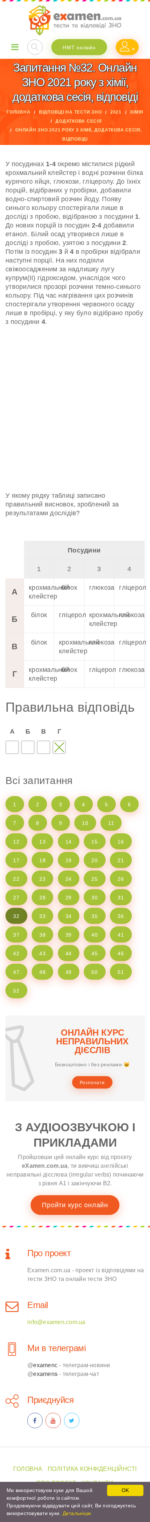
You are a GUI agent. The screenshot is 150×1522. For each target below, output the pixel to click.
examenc (45, 1365)
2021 (116, 112)
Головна (18, 112)
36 (121, 916)
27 (16, 897)
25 (94, 879)
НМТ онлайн (79, 47)
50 (94, 972)
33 (42, 916)
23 (42, 879)
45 (94, 953)
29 (69, 897)
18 (42, 860)
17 (16, 860)
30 (94, 897)
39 (69, 935)
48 (42, 972)
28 (42, 897)
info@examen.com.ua (56, 1322)
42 (16, 953)
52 (16, 991)
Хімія (136, 112)
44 (69, 953)
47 (16, 972)
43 (42, 953)
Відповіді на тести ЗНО (70, 112)
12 (16, 842)
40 (94, 935)
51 (121, 972)
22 (16, 879)
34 (69, 916)
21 (121, 860)
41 (121, 935)
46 (121, 953)
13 (42, 842)
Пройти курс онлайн (75, 1205)
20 (94, 860)
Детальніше (77, 1513)
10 (85, 823)
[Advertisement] (75, 408)
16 (121, 842)
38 (42, 935)
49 (69, 972)
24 (69, 879)
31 (121, 897)
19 (69, 860)
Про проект (49, 1253)
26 (121, 879)
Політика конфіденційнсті (92, 1469)
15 (94, 842)
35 (94, 916)
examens (45, 1374)
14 (69, 842)
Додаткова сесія (78, 121)
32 (16, 916)
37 (16, 935)
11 (111, 823)
